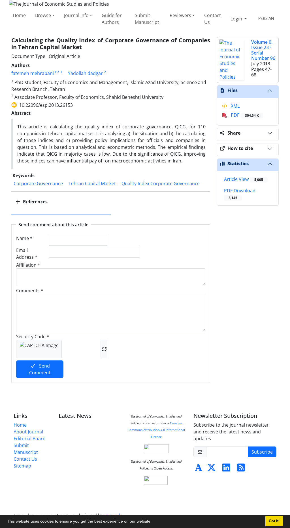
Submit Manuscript (147, 18)
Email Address (26, 253)
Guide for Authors (112, 18)
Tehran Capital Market (92, 183)
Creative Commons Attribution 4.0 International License (156, 430)
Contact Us (212, 18)
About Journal (28, 432)
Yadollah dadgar (85, 73)
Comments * (29, 290)
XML (235, 106)
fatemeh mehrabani (32, 73)
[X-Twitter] (211, 469)
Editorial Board (30, 438)
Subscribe (262, 452)
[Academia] (198, 469)
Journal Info (76, 15)
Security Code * (32, 336)
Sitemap (22, 466)
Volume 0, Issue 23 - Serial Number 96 (263, 50)
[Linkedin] (226, 469)
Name (24, 238)
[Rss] (241, 469)
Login (237, 19)
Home (19, 15)
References (35, 202)
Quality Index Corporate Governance (160, 183)
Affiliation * (28, 265)
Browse (43, 15)
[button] (153, 522)
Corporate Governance (38, 183)
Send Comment (39, 369)
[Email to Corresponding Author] (57, 72)
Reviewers (180, 15)
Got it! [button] (274, 521)
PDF (244, 115)
